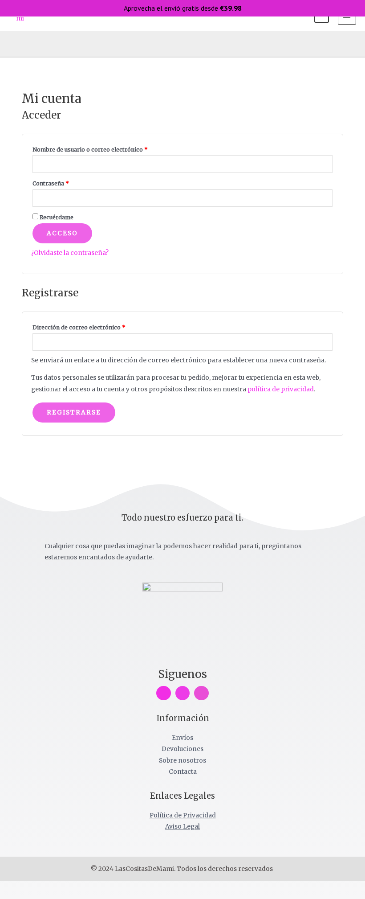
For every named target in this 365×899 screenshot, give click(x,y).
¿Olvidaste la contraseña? (70, 253)
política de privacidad (280, 389)
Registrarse (74, 412)
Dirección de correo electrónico (94, 326)
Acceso (62, 233)
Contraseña (66, 182)
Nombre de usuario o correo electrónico (105, 148)
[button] (12, 43)
